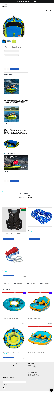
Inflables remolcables (16, 186)
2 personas (10, 186)
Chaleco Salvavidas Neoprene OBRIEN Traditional (13, 233)
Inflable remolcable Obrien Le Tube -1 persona (12, 352)
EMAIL (4, 379)
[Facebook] (15, 365)
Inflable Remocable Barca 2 (34, 318)
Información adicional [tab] (5, 191)
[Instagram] (13, 365)
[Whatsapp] (16, 365)
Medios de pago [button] (8, 51)
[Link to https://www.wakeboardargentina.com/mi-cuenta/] (47, 10)
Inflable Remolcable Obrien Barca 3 (36, 352)
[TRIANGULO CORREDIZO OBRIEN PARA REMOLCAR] (14, 254)
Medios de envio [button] (9, 54)
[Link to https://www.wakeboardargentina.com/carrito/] (46, 10)
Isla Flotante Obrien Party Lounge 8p (10, 318)
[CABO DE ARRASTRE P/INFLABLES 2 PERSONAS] (40, 217)
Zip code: (5, 61)
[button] (51, 390)
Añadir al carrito (15, 69)
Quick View (24, 276)
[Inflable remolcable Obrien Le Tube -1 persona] (14, 338)
